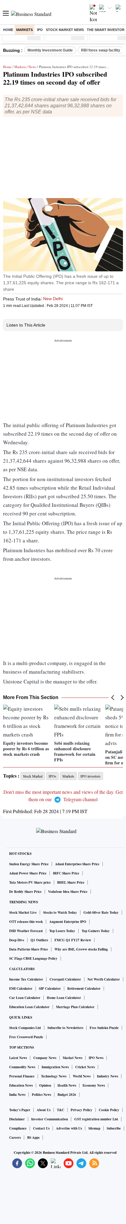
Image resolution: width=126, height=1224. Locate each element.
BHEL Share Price (70, 882)
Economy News (94, 1085)
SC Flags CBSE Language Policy (33, 958)
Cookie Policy (109, 1110)
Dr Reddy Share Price (25, 891)
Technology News (53, 1076)
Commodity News (22, 1067)
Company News (44, 1058)
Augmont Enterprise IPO (67, 922)
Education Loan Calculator (29, 1007)
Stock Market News (65, 30)
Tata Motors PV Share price (30, 882)
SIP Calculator (50, 988)
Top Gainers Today (96, 931)
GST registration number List (96, 1119)
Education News (21, 1085)
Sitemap (94, 1128)
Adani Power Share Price (27, 873)
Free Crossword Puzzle (26, 1037)
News (32, 66)
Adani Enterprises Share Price (77, 864)
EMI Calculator (20, 988)
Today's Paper (19, 1110)
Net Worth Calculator (103, 979)
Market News (72, 1058)
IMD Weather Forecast (26, 931)
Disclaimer (17, 1119)
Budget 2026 (66, 1094)
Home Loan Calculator (64, 998)
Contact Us (41, 1128)
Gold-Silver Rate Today (101, 912)
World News (82, 1076)
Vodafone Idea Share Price (67, 891)
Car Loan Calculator (24, 998)
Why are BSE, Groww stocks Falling (81, 949)
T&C (60, 1110)
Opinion (45, 1085)
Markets (24, 30)
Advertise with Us (69, 1128)
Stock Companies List (25, 1028)
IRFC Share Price (66, 873)
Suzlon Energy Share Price (29, 864)
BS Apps (33, 1137)
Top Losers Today (62, 931)
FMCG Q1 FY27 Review (72, 940)
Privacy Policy (81, 1110)
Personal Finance (22, 1076)
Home (8, 30)
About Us (43, 1110)
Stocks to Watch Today (60, 912)
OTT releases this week (26, 922)
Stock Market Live (23, 912)
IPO (40, 30)
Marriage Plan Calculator (75, 1007)
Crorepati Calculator (65, 979)
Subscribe (114, 1128)
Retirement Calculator (84, 988)
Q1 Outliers (39, 940)
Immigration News (55, 1067)
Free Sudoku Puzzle (104, 1028)
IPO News (96, 1058)
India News (17, 1094)
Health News (66, 1085)
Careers (15, 1137)
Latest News (18, 1058)
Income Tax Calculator (26, 979)
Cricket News (85, 1067)
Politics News (41, 1094)
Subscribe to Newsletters (65, 1028)
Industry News (107, 1076)
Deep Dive (16, 940)
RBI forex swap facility (100, 50)
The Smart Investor (105, 30)
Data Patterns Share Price (28, 949)
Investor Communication (49, 1119)
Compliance (18, 1128)
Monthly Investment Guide (50, 50)
